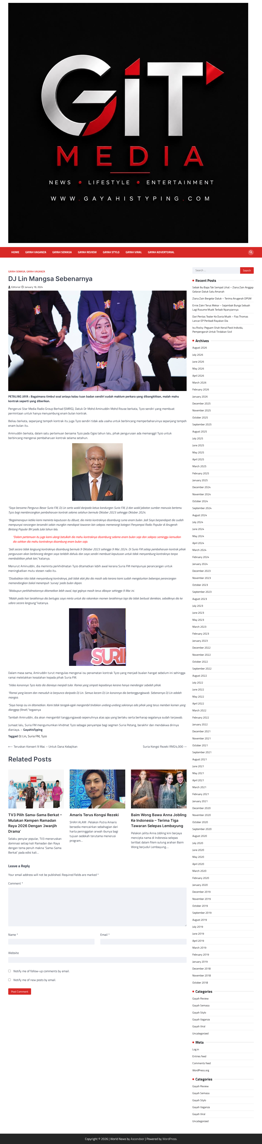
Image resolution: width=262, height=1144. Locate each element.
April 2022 (198, 703)
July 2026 (197, 355)
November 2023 (201, 578)
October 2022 (200, 662)
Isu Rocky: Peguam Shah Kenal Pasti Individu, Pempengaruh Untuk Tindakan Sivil (217, 330)
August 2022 (199, 676)
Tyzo (44, 736)
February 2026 (200, 389)
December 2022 (201, 648)
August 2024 (199, 515)
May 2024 (198, 536)
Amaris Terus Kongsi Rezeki (94, 815)
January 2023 (200, 641)
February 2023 (200, 634)
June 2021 (198, 766)
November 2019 (201, 899)
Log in (195, 1049)
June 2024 (198, 529)
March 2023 (199, 627)
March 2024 (199, 550)
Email (105, 934)
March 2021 (199, 787)
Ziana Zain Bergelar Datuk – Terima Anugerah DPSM (221, 298)
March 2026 (199, 382)
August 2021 (199, 759)
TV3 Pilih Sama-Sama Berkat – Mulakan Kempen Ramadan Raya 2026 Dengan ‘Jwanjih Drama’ (35, 823)
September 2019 (202, 913)
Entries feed (199, 1056)
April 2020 (198, 864)
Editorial (15, 287)
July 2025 (197, 438)
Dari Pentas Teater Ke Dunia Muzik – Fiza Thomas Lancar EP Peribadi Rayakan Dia (220, 318)
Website (13, 953)
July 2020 (197, 843)
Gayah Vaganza (35, 252)
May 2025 (198, 452)
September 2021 (202, 752)
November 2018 (201, 975)
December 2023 (201, 571)
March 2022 (199, 710)
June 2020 (198, 850)
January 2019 (200, 962)
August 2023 (199, 599)
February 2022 (200, 717)
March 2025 (199, 466)
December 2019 (201, 892)
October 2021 (200, 745)
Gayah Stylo (111, 252)
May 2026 (198, 368)
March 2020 (199, 871)
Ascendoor (137, 1139)
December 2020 (201, 808)
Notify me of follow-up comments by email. (41, 971)
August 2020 (199, 836)
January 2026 (200, 396)
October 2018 (200, 982)
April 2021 (198, 780)
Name (13, 934)
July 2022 (197, 682)
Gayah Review (87, 252)
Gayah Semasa (62, 252)
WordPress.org (200, 1070)
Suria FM (34, 736)
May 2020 (198, 857)
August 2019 (199, 920)
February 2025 (200, 473)
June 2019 (198, 934)
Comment (15, 883)
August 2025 (199, 431)
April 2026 (198, 376)
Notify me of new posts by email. (34, 980)
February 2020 (200, 878)
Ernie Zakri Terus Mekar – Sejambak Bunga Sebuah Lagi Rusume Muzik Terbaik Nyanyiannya (221, 307)
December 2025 (201, 403)
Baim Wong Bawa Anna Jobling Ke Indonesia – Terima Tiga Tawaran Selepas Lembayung (158, 820)
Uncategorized (200, 1033)
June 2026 (198, 362)
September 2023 (202, 592)
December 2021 (201, 731)
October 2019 (200, 906)
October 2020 (200, 822)
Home (15, 252)
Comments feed (201, 1063)
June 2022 (198, 689)
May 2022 (198, 696)
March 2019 (199, 948)
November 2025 (201, 410)
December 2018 (201, 968)
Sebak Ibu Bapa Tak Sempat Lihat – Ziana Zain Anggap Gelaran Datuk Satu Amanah (222, 289)
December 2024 (201, 487)
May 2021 (198, 773)
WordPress (169, 1139)
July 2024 (197, 522)
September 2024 (202, 508)
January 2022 (200, 724)
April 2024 (198, 543)
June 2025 (198, 445)
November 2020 (201, 815)
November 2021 (201, 738)
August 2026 (199, 348)
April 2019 (198, 941)
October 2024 (200, 501)
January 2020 (200, 885)
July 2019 (197, 927)
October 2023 (200, 585)
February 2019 (200, 954)
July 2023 (197, 606)
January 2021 (200, 801)
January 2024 (200, 564)
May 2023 (198, 620)
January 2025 (200, 480)
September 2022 (202, 668)
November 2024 (201, 494)
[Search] (251, 252)
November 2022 (201, 655)
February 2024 (200, 557)
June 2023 (198, 613)
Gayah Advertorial (161, 252)
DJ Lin (22, 736)
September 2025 (202, 424)
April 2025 (198, 459)
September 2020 (202, 829)
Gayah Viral (134, 252)
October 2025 (200, 417)
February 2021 (200, 794)
